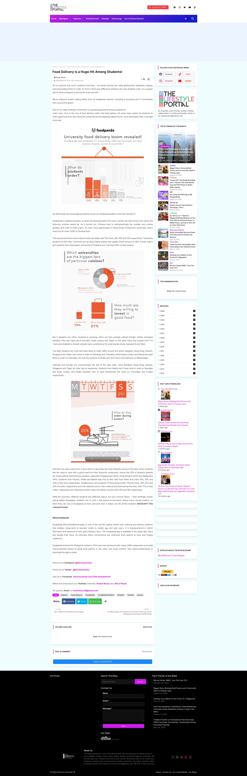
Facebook (70, 601)
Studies (131, 595)
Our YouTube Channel (134, 18)
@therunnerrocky (81, 569)
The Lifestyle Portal (169, 389)
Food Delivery (76, 595)
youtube (188, 81)
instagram (169, 81)
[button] (187, 18)
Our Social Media (180, 772)
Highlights (63, 18)
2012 (177, 373)
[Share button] (105, 601)
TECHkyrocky (167, 431)
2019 (177, 342)
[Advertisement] (123, 42)
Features (77, 18)
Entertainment (92, 18)
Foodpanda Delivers (106, 595)
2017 (177, 351)
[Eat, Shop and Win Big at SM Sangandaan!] (163, 195)
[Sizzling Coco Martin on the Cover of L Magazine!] (163, 255)
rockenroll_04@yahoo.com (85, 590)
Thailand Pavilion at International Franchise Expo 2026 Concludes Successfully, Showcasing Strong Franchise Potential (174, 722)
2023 (177, 324)
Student (121, 595)
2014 (177, 364)
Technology (116, 18)
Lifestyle (105, 18)
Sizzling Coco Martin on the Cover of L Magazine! (174, 699)
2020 (177, 338)
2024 (177, 320)
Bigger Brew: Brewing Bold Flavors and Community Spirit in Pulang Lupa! (174, 689)
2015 (177, 360)
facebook (168, 74)
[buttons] (174, 7)
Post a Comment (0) (103, 661)
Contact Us (166, 772)
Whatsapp (96, 601)
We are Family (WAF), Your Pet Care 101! (170, 680)
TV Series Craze (167, 474)
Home (53, 18)
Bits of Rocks (121, 583)
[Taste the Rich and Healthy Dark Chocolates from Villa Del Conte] (163, 245)
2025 (177, 316)
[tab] (54, 19)
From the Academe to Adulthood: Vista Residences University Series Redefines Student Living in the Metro (174, 709)
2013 (177, 369)
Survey (62, 67)
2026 (177, 311)
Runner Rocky (102, 583)
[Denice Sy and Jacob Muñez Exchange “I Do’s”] (163, 205)
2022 (177, 329)
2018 (177, 347)
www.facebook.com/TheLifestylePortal (91, 576)
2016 (177, 356)
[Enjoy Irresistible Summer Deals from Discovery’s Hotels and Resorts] (163, 233)
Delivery (64, 595)
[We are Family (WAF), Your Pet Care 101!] (163, 266)
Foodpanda (90, 595)
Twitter (83, 601)
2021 (177, 333)
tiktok (188, 74)
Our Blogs (192, 772)
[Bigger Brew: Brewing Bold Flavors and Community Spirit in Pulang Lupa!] (163, 168)
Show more (147, 627)
